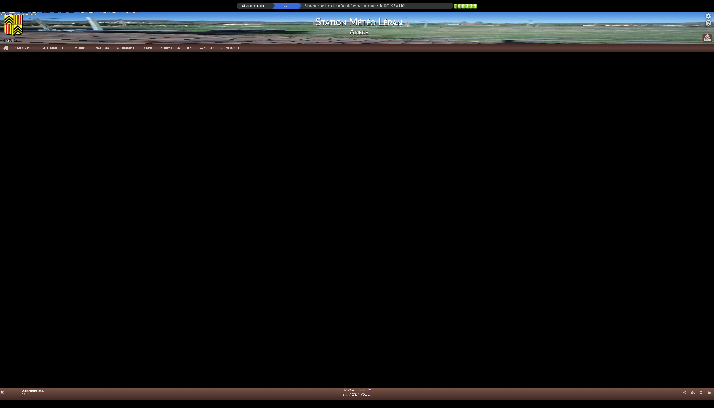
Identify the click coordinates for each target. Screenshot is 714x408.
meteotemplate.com (357, 393)
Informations (170, 48)
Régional (147, 48)
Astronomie (126, 48)
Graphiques (206, 48)
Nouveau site (230, 48)
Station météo (26, 48)
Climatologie (101, 48)
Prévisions (78, 48)
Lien (189, 48)
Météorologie (53, 48)
